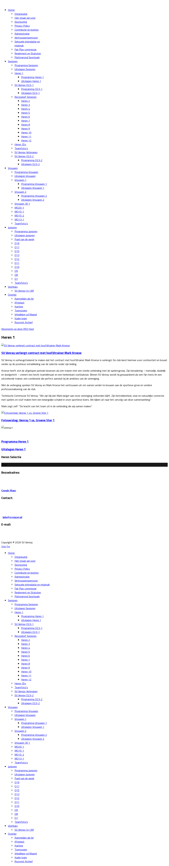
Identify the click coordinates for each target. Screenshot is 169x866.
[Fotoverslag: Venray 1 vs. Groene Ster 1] (24, 413)
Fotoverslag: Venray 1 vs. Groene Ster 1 (27, 420)
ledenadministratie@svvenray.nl (42, 535)
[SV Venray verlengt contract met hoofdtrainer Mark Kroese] (35, 345)
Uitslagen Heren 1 (13, 449)
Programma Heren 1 (15, 441)
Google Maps (8, 490)
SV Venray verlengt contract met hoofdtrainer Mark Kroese (41, 353)
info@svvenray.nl (12, 517)
